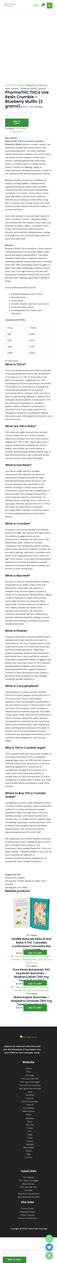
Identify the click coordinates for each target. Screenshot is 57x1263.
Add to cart (17, 122)
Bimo (30, 1121)
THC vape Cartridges (30, 1082)
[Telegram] (49, 1247)
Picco (30, 1138)
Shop (28, 1072)
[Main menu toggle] (50, 6)
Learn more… (13, 361)
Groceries (29, 1095)
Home (8, 85)
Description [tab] (16, 131)
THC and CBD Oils (29, 1078)
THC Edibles (18, 85)
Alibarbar (30, 1118)
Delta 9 (29, 1105)
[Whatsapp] (49, 1238)
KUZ (30, 1131)
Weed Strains (28, 1111)
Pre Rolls (30, 1075)
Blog (29, 1154)
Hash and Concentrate (30, 1085)
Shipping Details (27, 1212)
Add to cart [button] (35, 953)
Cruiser (30, 1128)
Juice (30, 1092)
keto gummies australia (30, 1088)
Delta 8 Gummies (30, 1101)
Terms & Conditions (27, 1218)
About (29, 1151)
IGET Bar (30, 1125)
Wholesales (28, 1147)
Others (30, 1141)
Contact (28, 1157)
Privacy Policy (27, 1208)
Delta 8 (29, 1098)
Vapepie (30, 1144)
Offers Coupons (27, 1215)
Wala (30, 1134)
